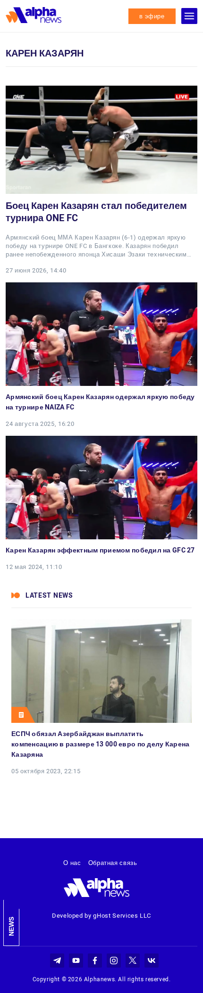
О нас (72, 862)
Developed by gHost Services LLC (101, 915)
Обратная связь (112, 862)
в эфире (152, 16)
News (11, 926)
